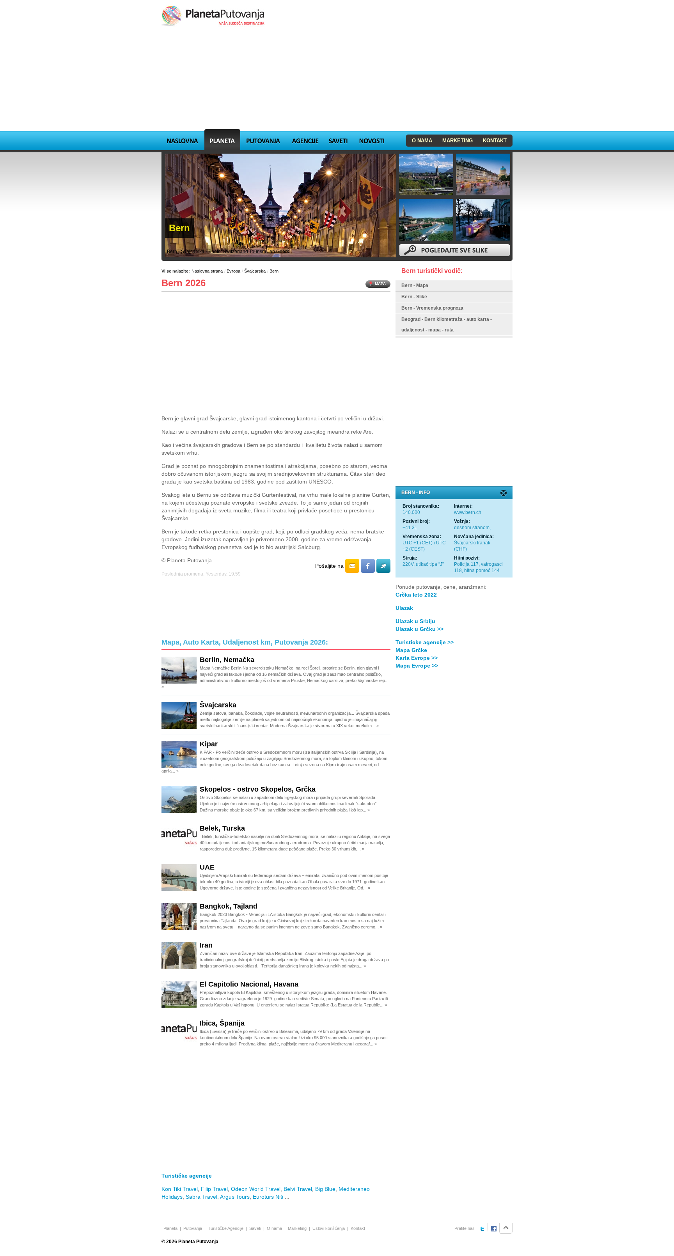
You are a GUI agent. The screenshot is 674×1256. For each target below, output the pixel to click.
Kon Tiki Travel (179, 1189)
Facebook (368, 566)
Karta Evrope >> (417, 658)
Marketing (457, 140)
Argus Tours (235, 1197)
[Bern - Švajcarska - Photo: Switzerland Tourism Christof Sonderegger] (426, 174)
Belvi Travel (298, 1189)
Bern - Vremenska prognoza (432, 308)
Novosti (372, 139)
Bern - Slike (414, 296)
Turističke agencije (186, 1176)
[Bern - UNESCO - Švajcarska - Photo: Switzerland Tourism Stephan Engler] (426, 220)
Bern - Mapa (414, 285)
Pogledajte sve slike (454, 250)
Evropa (233, 271)
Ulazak (404, 608)
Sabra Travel (201, 1197)
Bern (274, 271)
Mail (352, 566)
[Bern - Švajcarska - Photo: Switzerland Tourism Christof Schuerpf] (483, 220)
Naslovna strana (207, 271)
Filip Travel (214, 1189)
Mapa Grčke (411, 650)
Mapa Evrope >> (417, 666)
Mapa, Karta (182, 139)
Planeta (222, 139)
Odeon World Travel (255, 1189)
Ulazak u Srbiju (415, 621)
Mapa (380, 284)
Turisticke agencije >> (425, 642)
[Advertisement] (337, 79)
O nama (422, 140)
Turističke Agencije (225, 1228)
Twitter (383, 566)
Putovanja (263, 139)
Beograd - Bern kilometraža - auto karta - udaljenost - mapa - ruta (446, 325)
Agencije (305, 139)
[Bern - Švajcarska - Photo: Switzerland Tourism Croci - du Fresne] (483, 174)
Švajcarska (255, 271)
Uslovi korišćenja (328, 1228)
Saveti (338, 139)
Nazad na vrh (506, 1228)
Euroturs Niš (268, 1197)
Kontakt (495, 140)
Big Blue (325, 1189)
